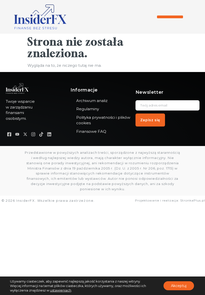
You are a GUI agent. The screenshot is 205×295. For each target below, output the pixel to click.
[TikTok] (41, 134)
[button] (170, 17)
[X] (25, 134)
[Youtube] (17, 134)
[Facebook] (9, 134)
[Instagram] (33, 134)
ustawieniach (60, 290)
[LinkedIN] (49, 134)
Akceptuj (178, 286)
